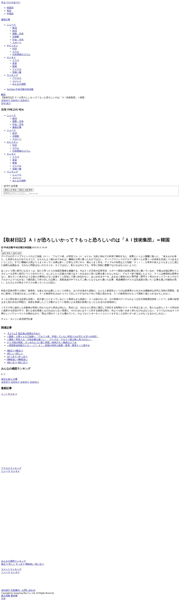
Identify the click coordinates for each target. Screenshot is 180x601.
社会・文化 (18, 39)
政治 (14, 28)
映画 (14, 66)
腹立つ (4, 564)
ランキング (12, 75)
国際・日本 (18, 33)
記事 (9, 379)
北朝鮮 (15, 36)
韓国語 (10, 7)
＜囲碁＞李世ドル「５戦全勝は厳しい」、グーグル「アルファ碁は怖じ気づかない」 (49, 339)
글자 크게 (17, 253)
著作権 (14, 596)
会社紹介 (5, 590)
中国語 (10, 13)
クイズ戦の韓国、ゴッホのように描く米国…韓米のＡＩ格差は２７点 (41, 342)
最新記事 (5, 19)
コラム (15, 51)
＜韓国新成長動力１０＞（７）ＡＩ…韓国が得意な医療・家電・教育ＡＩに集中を (48, 345)
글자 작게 (6, 253)
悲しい (11, 564)
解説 (3, 94)
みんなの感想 (19, 84)
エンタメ (11, 57)
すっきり (20, 564)
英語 (9, 10)
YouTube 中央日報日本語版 (20, 89)
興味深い (29, 564)
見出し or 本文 (10, 190)
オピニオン (12, 45)
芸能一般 (16, 72)
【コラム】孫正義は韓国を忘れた (23, 333)
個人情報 (5, 596)
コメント (16, 81)
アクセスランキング (11, 468)
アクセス (16, 78)
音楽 (14, 63)
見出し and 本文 (25, 190)
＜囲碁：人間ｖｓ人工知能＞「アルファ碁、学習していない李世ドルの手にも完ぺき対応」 (53, 336)
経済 (14, 31)
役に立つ (39, 564)
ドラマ (15, 60)
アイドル (16, 69)
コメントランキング (11, 569)
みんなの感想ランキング (13, 561)
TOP (3, 598)
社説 (14, 48)
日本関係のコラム (21, 54)
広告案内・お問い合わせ (23, 590)
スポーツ (16, 42)
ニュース (11, 25)
